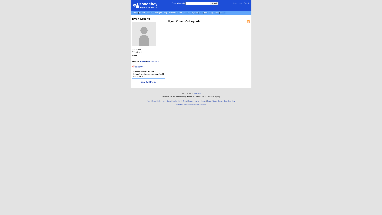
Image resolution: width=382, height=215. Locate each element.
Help (235, 3)
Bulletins (172, 13)
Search (214, 3)
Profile (143, 61)
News (154, 101)
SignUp (247, 3)
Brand (169, 101)
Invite (206, 13)
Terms (185, 101)
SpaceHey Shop (229, 101)
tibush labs (197, 93)
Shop (217, 13)
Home (135, 13)
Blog (165, 13)
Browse (142, 13)
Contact (203, 101)
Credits (174, 101)
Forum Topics (153, 61)
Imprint (197, 101)
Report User (140, 67)
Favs (201, 13)
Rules (159, 101)
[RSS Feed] (248, 21)
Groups (187, 13)
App (211, 13)
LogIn (240, 3)
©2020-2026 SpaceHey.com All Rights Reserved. (191, 104)
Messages (158, 13)
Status (220, 101)
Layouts (194, 13)
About (222, 13)
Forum (179, 13)
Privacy (190, 101)
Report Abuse (212, 101)
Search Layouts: (178, 3)
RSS (180, 101)
